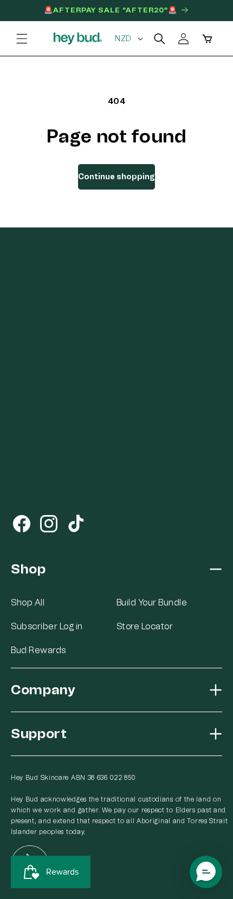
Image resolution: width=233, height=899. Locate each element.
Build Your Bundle (151, 602)
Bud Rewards (38, 650)
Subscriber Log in (47, 626)
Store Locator (144, 626)
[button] (22, 38)
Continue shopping (116, 176)
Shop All (27, 602)
